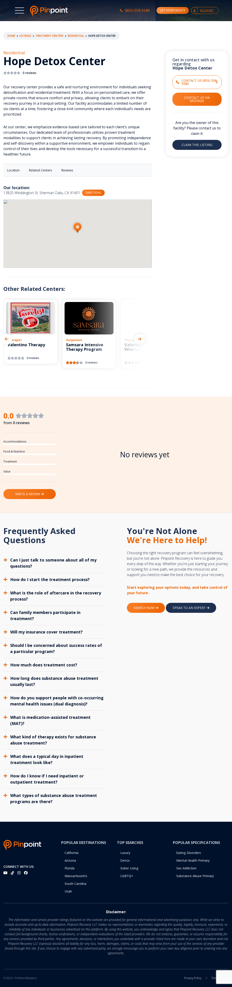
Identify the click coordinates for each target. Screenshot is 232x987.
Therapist (14, 340)
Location (13, 170)
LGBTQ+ (126, 876)
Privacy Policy (192, 978)
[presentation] (6, 339)
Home (11, 36)
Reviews (67, 170)
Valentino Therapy (26, 345)
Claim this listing (196, 145)
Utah (68, 891)
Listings (25, 36)
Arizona (70, 860)
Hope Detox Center (54, 61)
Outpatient (74, 340)
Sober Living (129, 868)
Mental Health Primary (193, 860)
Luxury (125, 853)
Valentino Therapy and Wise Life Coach (147, 347)
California (71, 853)
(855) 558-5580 (137, 10)
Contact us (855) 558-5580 (199, 82)
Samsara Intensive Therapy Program (84, 347)
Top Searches (130, 842)
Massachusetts (76, 876)
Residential (76, 36)
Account (207, 10)
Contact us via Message (197, 99)
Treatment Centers (49, 36)
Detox (125, 860)
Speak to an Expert (190, 608)
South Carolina (75, 883)
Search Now (144, 608)
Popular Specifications (196, 842)
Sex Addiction (186, 868)
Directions (93, 193)
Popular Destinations (83, 842)
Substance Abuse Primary (195, 876)
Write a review (28, 494)
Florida (70, 868)
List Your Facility (172, 10)
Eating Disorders (188, 853)
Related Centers (40, 170)
